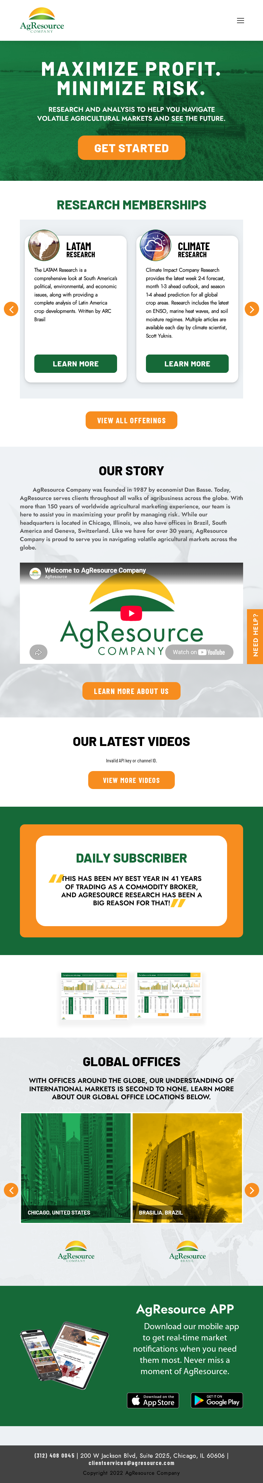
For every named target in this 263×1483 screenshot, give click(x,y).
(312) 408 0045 (54, 1455)
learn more (76, 363)
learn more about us (131, 691)
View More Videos (131, 780)
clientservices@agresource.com (132, 1462)
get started (131, 147)
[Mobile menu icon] (240, 20)
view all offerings (131, 420)
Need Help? (255, 635)
